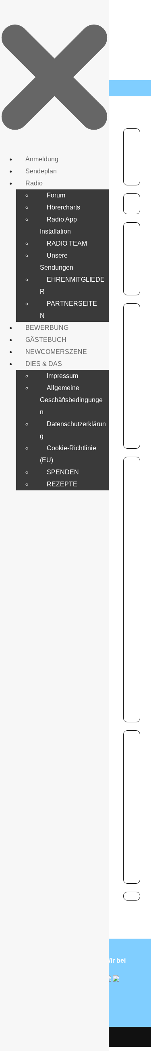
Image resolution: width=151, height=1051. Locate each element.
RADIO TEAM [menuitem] (67, 243)
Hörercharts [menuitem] (63, 207)
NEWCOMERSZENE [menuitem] (56, 351)
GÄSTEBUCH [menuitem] (45, 339)
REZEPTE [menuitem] (62, 484)
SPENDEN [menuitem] (63, 472)
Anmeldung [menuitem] (41, 159)
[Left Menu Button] (54, 76)
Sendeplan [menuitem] (41, 171)
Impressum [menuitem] (62, 375)
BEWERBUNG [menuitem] (46, 327)
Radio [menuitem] (34, 183)
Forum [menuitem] (56, 195)
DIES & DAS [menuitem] (43, 363)
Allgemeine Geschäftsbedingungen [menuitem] (71, 399)
